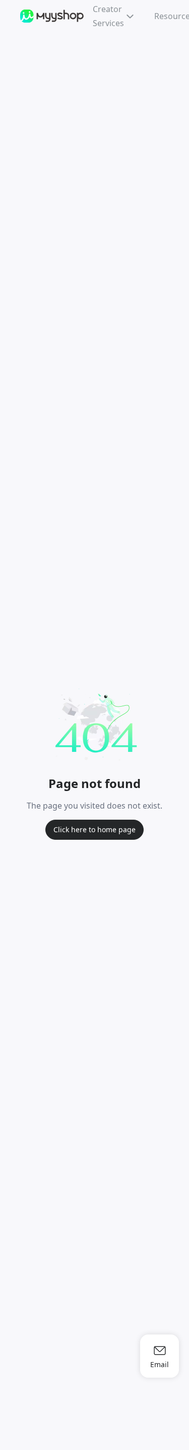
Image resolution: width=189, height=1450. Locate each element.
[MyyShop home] (52, 16)
